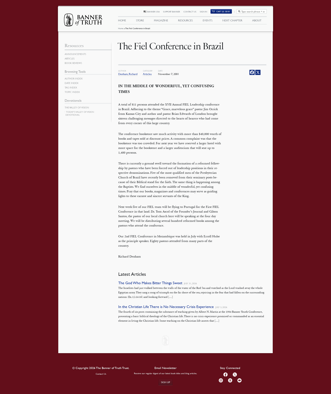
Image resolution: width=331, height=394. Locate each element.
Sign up (165, 382)
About (257, 20)
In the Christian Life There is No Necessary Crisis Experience (166, 307)
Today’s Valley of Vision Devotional (80, 113)
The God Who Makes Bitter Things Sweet (150, 283)
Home (120, 28)
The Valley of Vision (77, 107)
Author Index (74, 78)
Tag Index (71, 87)
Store (140, 20)
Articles (147, 74)
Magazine (161, 20)
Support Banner (171, 11)
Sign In (203, 11)
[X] (257, 72)
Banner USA (153, 11)
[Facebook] (252, 72)
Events (207, 20)
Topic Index (72, 91)
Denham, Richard (127, 74)
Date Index (71, 83)
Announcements (75, 54)
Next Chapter (232, 20)
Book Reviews (73, 63)
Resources (185, 20)
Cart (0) (223, 11)
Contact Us (189, 11)
